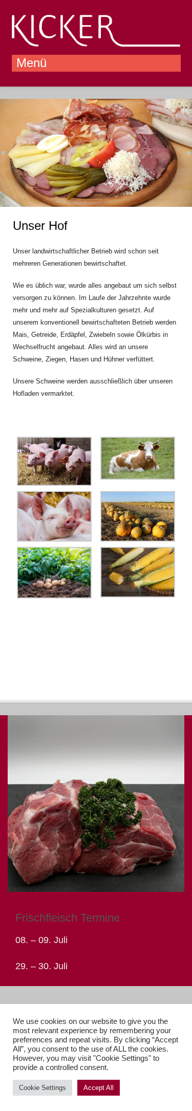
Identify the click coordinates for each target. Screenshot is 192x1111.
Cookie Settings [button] (42, 1088)
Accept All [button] (98, 1088)
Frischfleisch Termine (67, 917)
